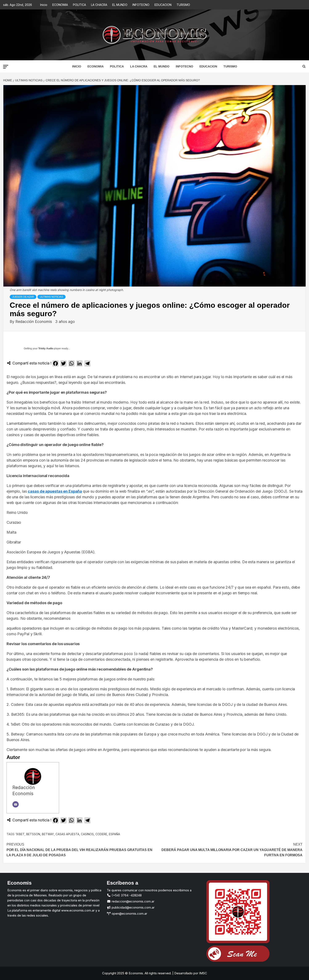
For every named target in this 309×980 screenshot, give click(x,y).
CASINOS (87, 834)
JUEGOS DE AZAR (23, 296)
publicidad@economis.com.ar (132, 907)
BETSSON (33, 834)
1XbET (20, 834)
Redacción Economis (34, 321)
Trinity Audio (45, 348)
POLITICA (79, 5)
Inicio (43, 5)
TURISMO (183, 5)
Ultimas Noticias (51, 296)
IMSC (202, 973)
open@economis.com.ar (129, 914)
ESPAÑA (114, 834)
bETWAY (48, 834)
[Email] (15, 804)
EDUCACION (163, 5)
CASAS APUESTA (67, 834)
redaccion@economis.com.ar (132, 901)
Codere (101, 834)
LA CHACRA (99, 5)
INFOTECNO (140, 5)
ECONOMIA (60, 5)
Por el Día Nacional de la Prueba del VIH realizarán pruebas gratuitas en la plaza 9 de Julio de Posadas (79, 850)
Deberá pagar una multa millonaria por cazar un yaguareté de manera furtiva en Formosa (231, 850)
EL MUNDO (119, 5)
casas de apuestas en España (55, 491)
